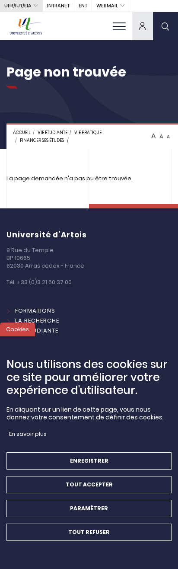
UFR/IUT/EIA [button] (18, 5)
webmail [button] (107, 5)
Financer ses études (42, 140)
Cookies (17, 329)
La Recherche (37, 320)
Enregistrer (89, 460)
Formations (35, 311)
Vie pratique (88, 132)
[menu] (119, 26)
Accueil (22, 132)
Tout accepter (89, 484)
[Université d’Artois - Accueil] (26, 26)
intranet (58, 5)
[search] (165, 26)
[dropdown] (142, 26)
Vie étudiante (52, 132)
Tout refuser (89, 532)
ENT (83, 5)
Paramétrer (89, 508)
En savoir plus (28, 434)
